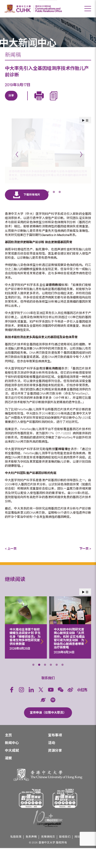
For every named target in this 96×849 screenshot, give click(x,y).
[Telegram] (32, 101)
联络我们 (64, 834)
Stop (87, 589)
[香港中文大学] (18, 9)
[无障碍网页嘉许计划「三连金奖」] (31, 795)
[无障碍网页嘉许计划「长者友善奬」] (65, 795)
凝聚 (8, 756)
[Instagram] (21, 687)
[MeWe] (64, 101)
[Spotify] (53, 697)
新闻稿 (13, 55)
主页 (8, 733)
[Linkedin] (11, 101)
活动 (51, 740)
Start (83, 589)
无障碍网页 (48, 834)
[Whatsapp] (54, 101)
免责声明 (31, 834)
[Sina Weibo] (43, 101)
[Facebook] (11, 687)
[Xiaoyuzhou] (43, 697)
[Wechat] (60, 687)
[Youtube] (51, 687)
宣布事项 (55, 733)
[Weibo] (70, 687)
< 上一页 (11, 546)
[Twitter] (22, 101)
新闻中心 (12, 740)
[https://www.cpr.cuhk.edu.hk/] (48, 9)
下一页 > (85, 546)
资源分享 (55, 748)
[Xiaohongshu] (82, 687)
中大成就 (12, 748)
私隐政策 (15, 834)
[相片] (48, 142)
